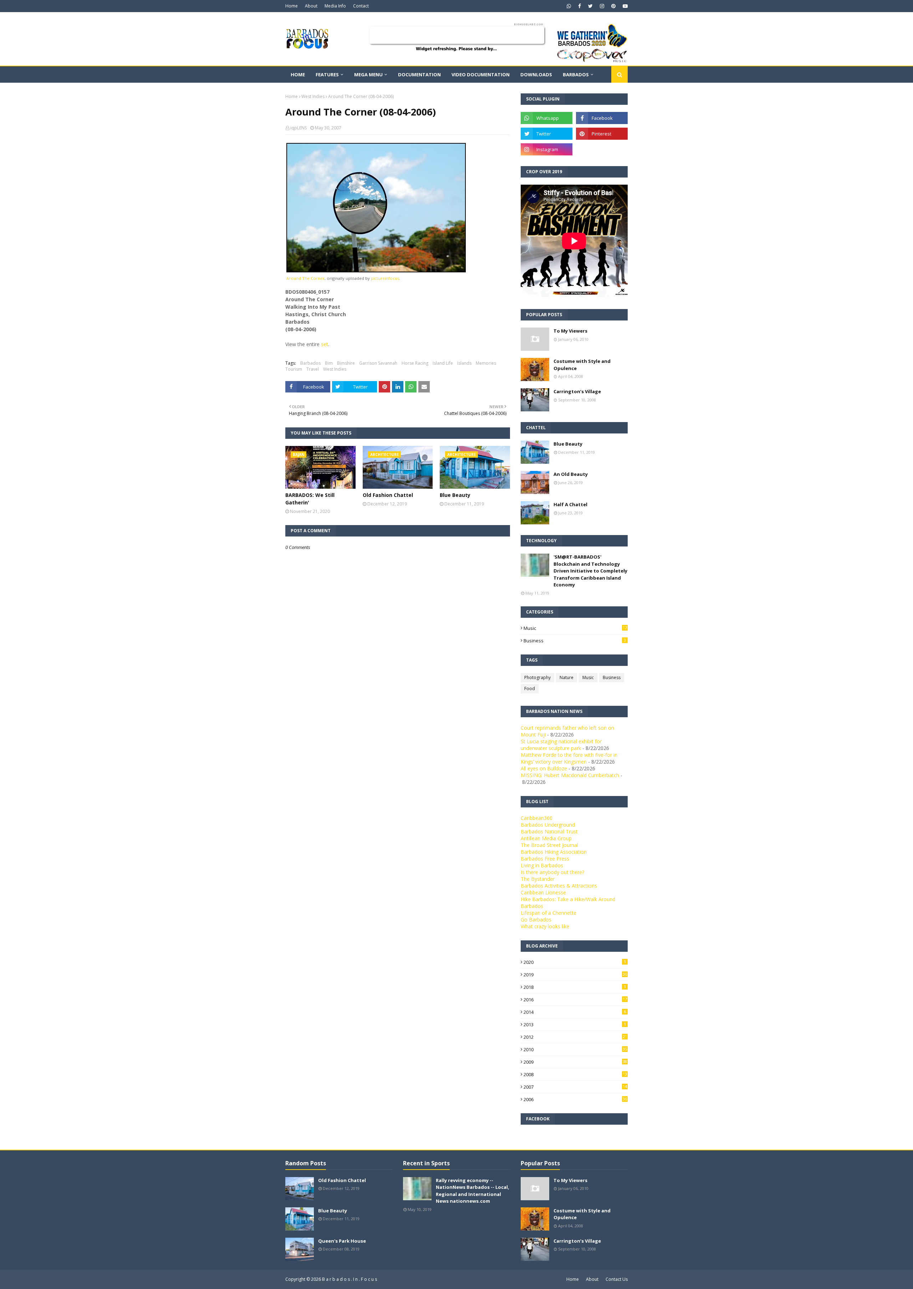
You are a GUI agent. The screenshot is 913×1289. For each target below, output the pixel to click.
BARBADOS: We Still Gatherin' (310, 499)
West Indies (313, 96)
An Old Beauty (571, 474)
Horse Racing (415, 363)
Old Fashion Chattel (388, 495)
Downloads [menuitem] (536, 74)
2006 (575, 1099)
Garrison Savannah (378, 363)
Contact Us (617, 1279)
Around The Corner (305, 278)
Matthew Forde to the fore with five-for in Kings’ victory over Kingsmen (569, 758)
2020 (575, 962)
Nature (566, 677)
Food (529, 688)
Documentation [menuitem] (419, 74)
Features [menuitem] (327, 74)
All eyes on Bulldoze (544, 768)
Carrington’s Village (577, 391)
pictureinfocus (385, 278)
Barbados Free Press (545, 858)
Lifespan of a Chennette (548, 912)
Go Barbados (536, 919)
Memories (486, 363)
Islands (464, 363)
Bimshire (346, 363)
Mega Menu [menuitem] (368, 74)
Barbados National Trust (549, 831)
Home (291, 6)
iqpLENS (298, 128)
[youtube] (624, 6)
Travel (312, 369)
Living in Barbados (542, 865)
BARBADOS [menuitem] (576, 74)
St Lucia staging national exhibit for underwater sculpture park (561, 744)
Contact (361, 6)
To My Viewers (570, 331)
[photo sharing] (376, 270)
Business (575, 640)
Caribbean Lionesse (543, 892)
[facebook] (579, 6)
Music (575, 628)
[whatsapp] (569, 6)
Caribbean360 (536, 818)
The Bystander (538, 878)
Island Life (443, 363)
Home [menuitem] (298, 74)
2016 (575, 999)
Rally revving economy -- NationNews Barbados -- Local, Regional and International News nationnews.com (472, 1191)
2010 (575, 1049)
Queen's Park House (342, 1241)
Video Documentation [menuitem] (481, 74)
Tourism (293, 369)
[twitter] (590, 6)
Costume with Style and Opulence (582, 364)
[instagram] (602, 6)
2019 (575, 974)
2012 (575, 1037)
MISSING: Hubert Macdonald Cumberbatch (570, 775)
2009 (575, 1062)
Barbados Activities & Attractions (559, 885)
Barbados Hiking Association (554, 851)
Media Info (335, 6)
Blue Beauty (455, 495)
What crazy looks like (545, 926)
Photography (537, 677)
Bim (329, 363)
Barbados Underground (548, 824)
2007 (575, 1087)
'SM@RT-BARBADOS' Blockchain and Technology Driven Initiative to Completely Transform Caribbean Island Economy (590, 571)
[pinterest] (613, 6)
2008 (575, 1074)
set (324, 344)
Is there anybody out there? (552, 872)
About (311, 6)
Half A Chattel (570, 504)
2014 (575, 1012)
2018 (575, 987)
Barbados (310, 363)
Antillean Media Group (546, 838)
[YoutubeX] (602, 149)
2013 (575, 1024)
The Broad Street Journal (549, 845)
